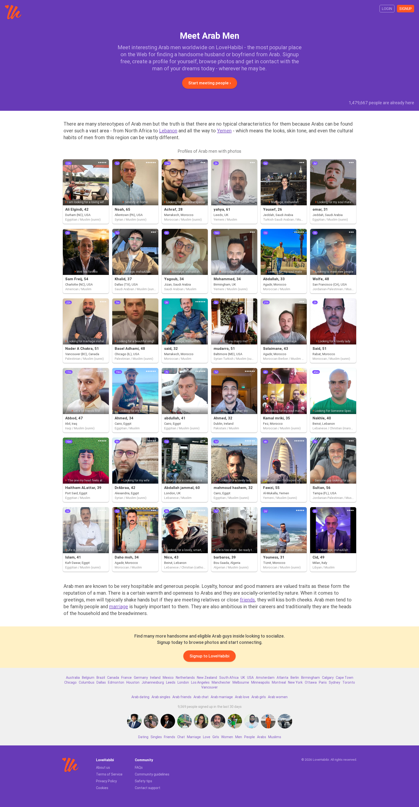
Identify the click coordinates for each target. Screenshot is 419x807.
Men (238, 737)
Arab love (242, 697)
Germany (141, 677)
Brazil (101, 677)
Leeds (170, 682)
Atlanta (282, 677)
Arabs (261, 737)
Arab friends (181, 697)
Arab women (278, 697)
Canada (113, 677)
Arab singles (161, 697)
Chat (181, 737)
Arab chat (201, 697)
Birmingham (310, 677)
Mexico (168, 677)
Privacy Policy (106, 781)
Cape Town (344, 677)
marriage (118, 606)
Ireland (155, 677)
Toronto (348, 682)
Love (206, 737)
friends (247, 600)
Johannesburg (153, 682)
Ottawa (311, 682)
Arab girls (258, 697)
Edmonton (116, 682)
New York (295, 682)
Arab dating (140, 697)
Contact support (147, 788)
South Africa (229, 677)
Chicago (70, 682)
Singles (156, 737)
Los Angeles (200, 682)
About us (103, 767)
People (249, 737)
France (126, 677)
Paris (323, 682)
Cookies (102, 788)
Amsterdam (265, 677)
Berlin (294, 677)
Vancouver (209, 687)
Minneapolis (260, 682)
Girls (215, 737)
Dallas (101, 682)
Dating (143, 737)
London (183, 682)
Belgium (88, 677)
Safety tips (143, 781)
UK (243, 677)
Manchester (221, 682)
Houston (132, 682)
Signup (405, 8)
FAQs (139, 767)
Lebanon (168, 131)
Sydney (334, 682)
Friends (169, 737)
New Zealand (207, 677)
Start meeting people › (209, 83)
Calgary (328, 677)
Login (387, 8)
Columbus (86, 682)
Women (227, 737)
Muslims (274, 737)
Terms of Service (109, 774)
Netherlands (185, 677)
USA (250, 677)
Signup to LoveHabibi (209, 656)
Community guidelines (152, 774)
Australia (73, 677)
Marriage (194, 737)
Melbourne (241, 682)
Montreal (279, 682)
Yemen (224, 131)
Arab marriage (222, 697)
